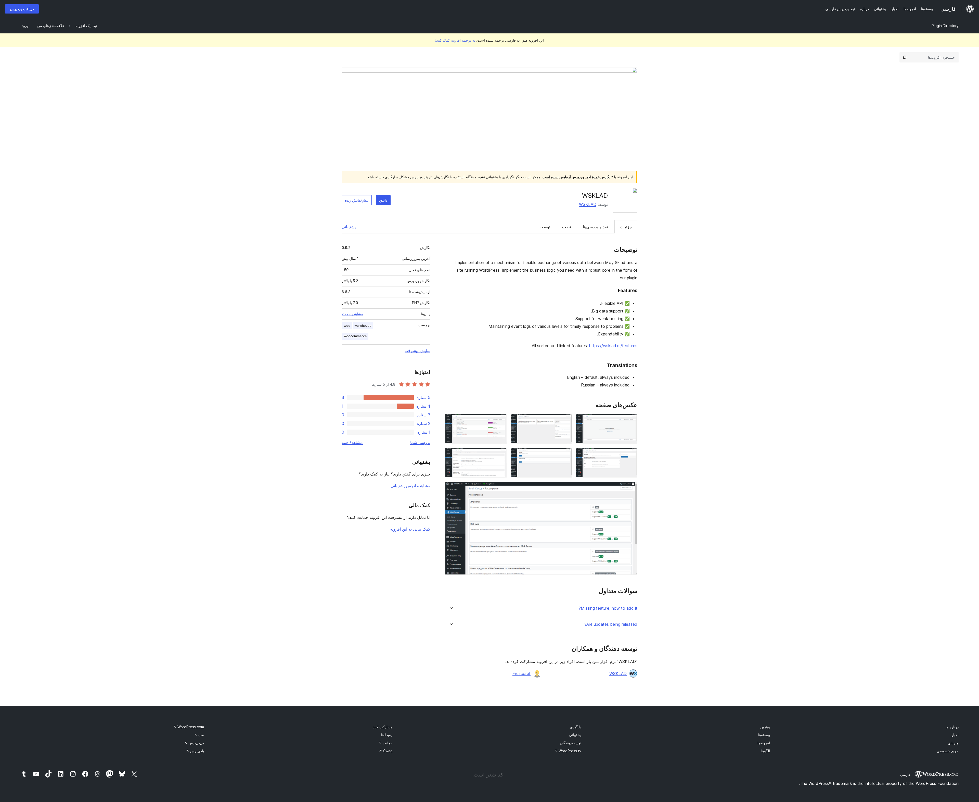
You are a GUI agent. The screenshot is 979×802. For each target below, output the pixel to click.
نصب (566, 226)
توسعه (544, 226)
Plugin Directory (945, 25)
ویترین (765, 727)
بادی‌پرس (195, 751)
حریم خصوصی (948, 751)
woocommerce (355, 336)
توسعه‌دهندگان (570, 743)
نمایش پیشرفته (417, 350)
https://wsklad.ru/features (613, 345)
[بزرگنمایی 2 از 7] (565, 420)
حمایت (385, 743)
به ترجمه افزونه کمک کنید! (455, 40)
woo (347, 326)
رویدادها (387, 735)
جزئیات (626, 226)
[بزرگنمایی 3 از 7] (499, 420)
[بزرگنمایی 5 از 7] (565, 454)
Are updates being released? (610, 624)
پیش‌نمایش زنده (356, 200)
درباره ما (952, 727)
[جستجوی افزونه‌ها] (904, 57)
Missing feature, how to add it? (608, 608)
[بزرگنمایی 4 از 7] (630, 454)
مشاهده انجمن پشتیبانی (410, 485)
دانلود (383, 200)
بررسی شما (420, 442)
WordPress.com (188, 727)
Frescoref (521, 673)
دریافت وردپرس (22, 9)
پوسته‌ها (764, 735)
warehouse (362, 326)
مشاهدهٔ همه (352, 442)
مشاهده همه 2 (352, 314)
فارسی (905, 775)
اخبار (955, 735)
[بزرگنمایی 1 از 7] (630, 420)
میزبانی (953, 743)
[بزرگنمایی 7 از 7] (630, 488)
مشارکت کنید (383, 727)
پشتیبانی (349, 226)
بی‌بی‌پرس (194, 743)
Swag (386, 751)
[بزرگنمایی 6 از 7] (499, 454)
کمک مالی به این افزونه (410, 529)
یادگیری (575, 727)
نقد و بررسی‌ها (595, 226)
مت (199, 735)
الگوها (765, 751)
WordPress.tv (567, 751)
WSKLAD (587, 204)
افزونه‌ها (763, 743)
